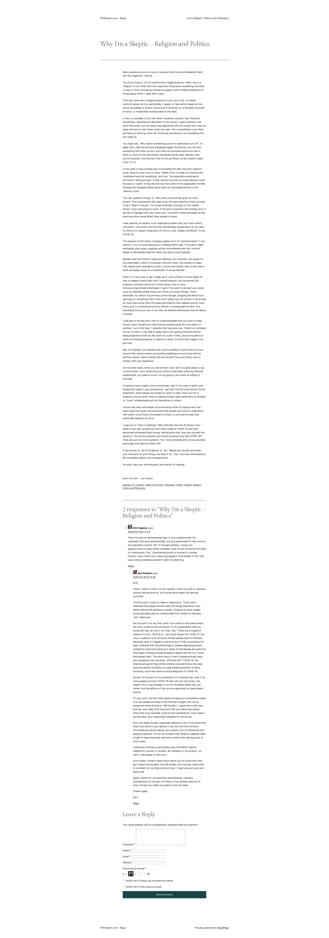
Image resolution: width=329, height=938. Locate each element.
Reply (131, 566)
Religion (188, 485)
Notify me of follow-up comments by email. (149, 880)
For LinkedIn (138, 485)
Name (127, 850)
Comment (129, 844)
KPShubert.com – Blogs (113, 18)
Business (127, 485)
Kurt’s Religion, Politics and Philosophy (208, 18)
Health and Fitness (154, 485)
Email (126, 856)
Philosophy (169, 485)
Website (127, 862)
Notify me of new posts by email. (144, 886)
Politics (179, 485)
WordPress (223, 927)
